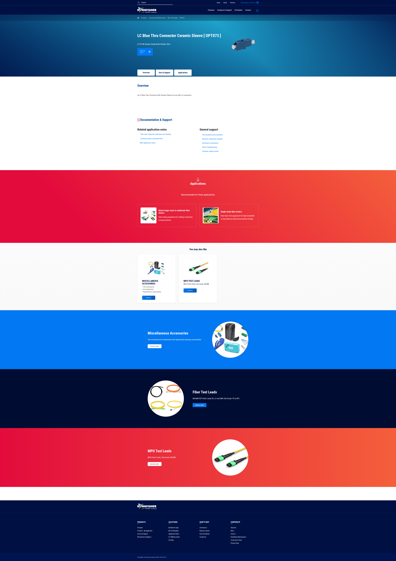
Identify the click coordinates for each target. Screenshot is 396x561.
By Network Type (174, 528)
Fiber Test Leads (172, 18)
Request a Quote (204, 531)
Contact (248, 10)
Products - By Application (144, 531)
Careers (233, 534)
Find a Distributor (205, 534)
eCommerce (203, 528)
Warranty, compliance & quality (212, 139)
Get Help (171, 540)
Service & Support (142, 534)
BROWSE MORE (154, 346)
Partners (232, 3)
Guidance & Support (224, 10)
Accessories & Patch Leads (157, 18)
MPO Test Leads (159, 451)
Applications (183, 72)
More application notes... (148, 143)
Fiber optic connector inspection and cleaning (155, 134)
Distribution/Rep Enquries (238, 537)
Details (148, 298)
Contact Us (203, 537)
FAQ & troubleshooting (209, 147)
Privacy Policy (235, 543)
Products (211, 10)
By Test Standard (174, 531)
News (218, 3)
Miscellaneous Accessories (168, 333)
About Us (233, 528)
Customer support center (210, 151)
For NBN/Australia (174, 537)
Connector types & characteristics (151, 139)
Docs (164, 72)
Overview (146, 72)
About (225, 3)
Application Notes (174, 534)
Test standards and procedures (212, 135)
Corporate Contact (236, 540)
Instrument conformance (210, 143)
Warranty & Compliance (144, 537)
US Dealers (238, 10)
